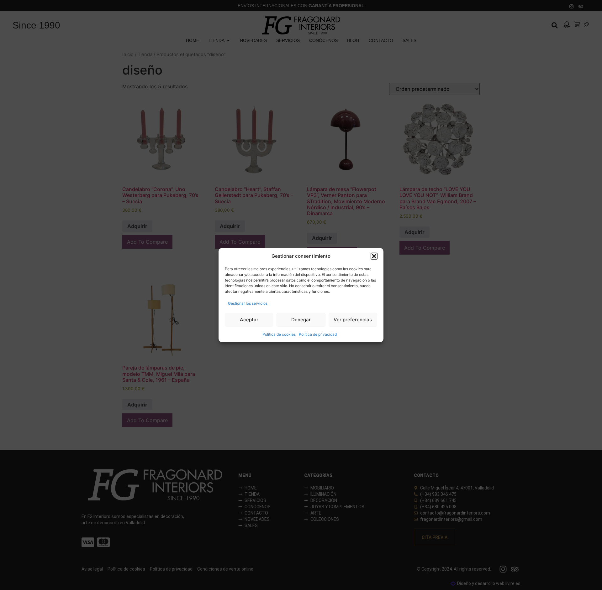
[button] (374, 256)
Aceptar (249, 320)
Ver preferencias (353, 320)
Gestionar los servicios (247, 303)
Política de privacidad (318, 334)
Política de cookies (279, 334)
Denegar (301, 320)
